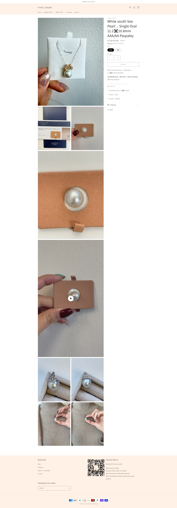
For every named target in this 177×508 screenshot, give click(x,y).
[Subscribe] (69, 488)
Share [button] (111, 109)
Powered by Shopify (93, 503)
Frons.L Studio (86, 503)
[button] (48, 12)
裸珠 (118, 50)
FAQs (39, 464)
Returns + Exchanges (44, 470)
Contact (40, 474)
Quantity (109, 54)
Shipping (109, 43)
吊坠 (110, 50)
